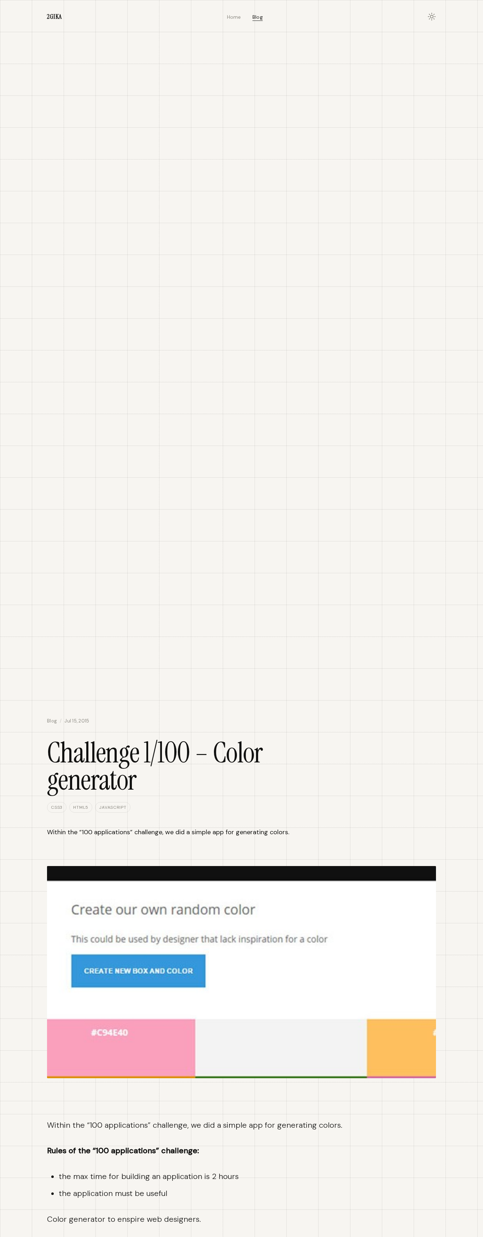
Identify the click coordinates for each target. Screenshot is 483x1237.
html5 (80, 807)
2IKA (54, 16)
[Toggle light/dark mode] (431, 16)
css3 (57, 807)
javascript (112, 807)
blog (52, 721)
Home (234, 17)
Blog (257, 17)
